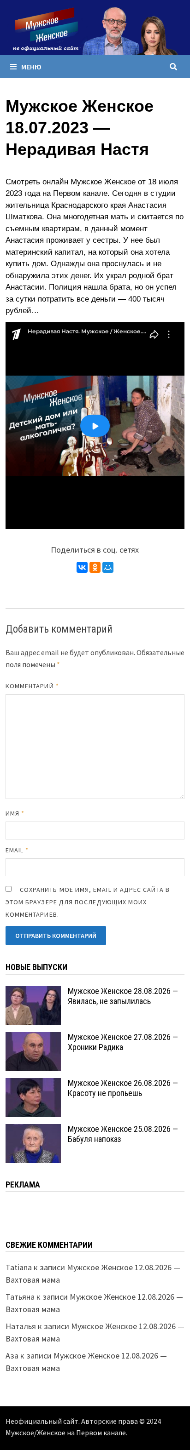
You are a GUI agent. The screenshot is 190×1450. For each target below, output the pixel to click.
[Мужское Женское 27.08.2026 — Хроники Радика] (33, 1038)
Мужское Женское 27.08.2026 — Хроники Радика (123, 1042)
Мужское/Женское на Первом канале (66, 1432)
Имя (15, 813)
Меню (31, 66)
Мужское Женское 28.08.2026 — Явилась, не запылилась (123, 996)
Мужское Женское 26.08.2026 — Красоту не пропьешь (123, 1088)
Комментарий (32, 686)
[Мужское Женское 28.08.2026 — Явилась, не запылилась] (33, 992)
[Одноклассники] (95, 567)
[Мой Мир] (107, 567)
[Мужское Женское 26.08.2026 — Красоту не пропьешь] (33, 1084)
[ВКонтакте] (82, 567)
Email (17, 850)
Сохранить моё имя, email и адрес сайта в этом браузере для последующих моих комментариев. (88, 902)
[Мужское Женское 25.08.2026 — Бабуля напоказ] (33, 1130)
